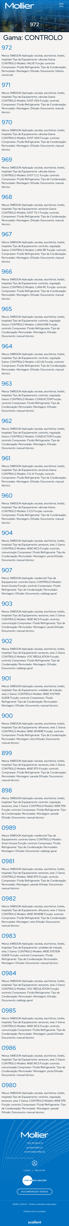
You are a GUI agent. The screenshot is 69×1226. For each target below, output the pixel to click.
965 (7, 309)
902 (7, 641)
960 (7, 495)
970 (7, 122)
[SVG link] (19, 6)
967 (7, 234)
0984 (9, 973)
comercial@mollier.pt (34, 1151)
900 (7, 715)
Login (27, 1170)
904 (7, 533)
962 (7, 421)
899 (7, 753)
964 (7, 346)
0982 (9, 898)
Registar (40, 1170)
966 (7, 271)
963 (7, 383)
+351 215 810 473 (34, 1143)
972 (7, 47)
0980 (9, 1085)
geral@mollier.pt (34, 1147)
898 (7, 790)
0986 (9, 1048)
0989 (9, 827)
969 (7, 159)
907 (7, 570)
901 (6, 678)
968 (7, 197)
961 (6, 458)
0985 (9, 1010)
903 (7, 603)
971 (6, 85)
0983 (9, 936)
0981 (8, 861)
